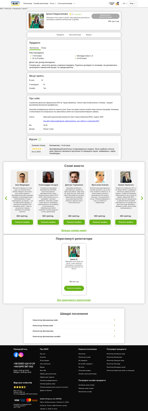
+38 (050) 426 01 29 (24, 363)
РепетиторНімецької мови (115, 360)
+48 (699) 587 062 (23, 366)
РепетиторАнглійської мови (116, 354)
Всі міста (81, 367)
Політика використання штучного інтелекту (54, 387)
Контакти (43, 357)
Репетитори (27, 3)
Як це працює (44, 360)
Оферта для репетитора (48, 374)
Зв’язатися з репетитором (105, 16)
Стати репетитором (65, 3)
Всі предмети (83, 360)
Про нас (42, 354)
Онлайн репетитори (41, 3)
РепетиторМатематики (114, 357)
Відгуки (42, 367)
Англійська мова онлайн (86, 385)
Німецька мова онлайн (86, 388)
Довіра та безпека (46, 390)
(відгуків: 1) (78, 14)
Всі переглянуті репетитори (74, 300)
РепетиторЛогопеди (113, 364)
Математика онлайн (85, 391)
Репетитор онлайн (85, 357)
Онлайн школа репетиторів (87, 374)
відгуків (22, 394)
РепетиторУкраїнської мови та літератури (120, 370)
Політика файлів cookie (47, 384)
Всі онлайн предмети (86, 364)
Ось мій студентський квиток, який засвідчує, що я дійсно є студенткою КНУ (71, 121)
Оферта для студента (47, 377)
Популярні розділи (85, 370)
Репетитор (82, 354)
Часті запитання (45, 364)
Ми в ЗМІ (43, 370)
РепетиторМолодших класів (116, 367)
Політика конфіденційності (48, 380)
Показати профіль (22, 222)
